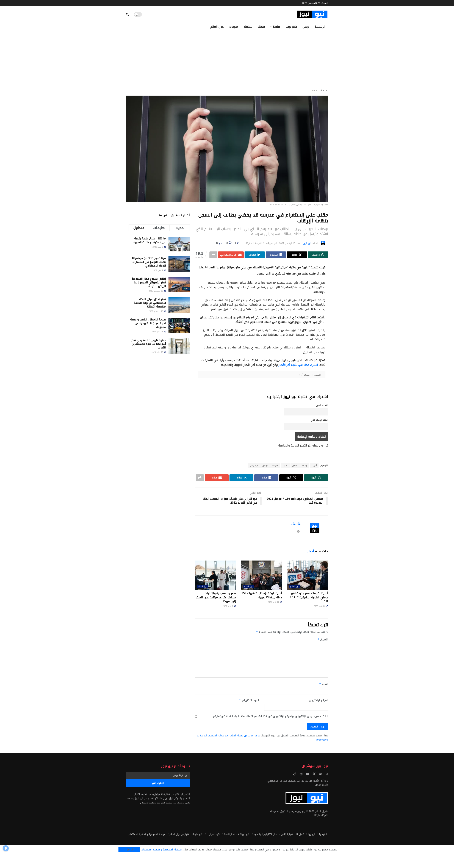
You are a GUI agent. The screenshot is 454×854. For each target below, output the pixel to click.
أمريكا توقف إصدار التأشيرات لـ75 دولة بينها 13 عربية (262, 595)
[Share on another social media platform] (213, 254)
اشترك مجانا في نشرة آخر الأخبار (298, 365)
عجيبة (314, 90)
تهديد (285, 465)
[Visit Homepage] (312, 14)
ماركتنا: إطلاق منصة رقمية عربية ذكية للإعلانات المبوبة (150, 240)
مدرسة (275, 465)
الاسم (323, 684)
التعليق (323, 639)
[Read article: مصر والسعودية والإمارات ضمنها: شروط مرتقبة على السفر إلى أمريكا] (215, 575)
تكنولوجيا (291, 26)
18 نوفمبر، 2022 (287, 243)
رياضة (276, 26)
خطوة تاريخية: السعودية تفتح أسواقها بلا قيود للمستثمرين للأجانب (148, 344)
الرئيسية (320, 26)
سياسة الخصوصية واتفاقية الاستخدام (147, 834)
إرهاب (304, 465)
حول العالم (217, 26)
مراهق (265, 465)
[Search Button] (127, 14)
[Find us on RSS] (327, 774)
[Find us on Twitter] (314, 774)
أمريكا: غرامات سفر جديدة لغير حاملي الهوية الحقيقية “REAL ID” (308, 597)
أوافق (129, 849)
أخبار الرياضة (244, 834)
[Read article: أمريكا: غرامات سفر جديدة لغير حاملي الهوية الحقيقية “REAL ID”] (307, 575)
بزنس (306, 26)
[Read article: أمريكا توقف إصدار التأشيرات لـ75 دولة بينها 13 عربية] (261, 575)
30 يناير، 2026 (320, 606)
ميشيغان (254, 465)
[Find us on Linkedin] (320, 774)
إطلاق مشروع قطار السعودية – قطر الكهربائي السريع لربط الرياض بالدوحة (147, 282)
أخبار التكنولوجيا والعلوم (266, 834)
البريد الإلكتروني (319, 419)
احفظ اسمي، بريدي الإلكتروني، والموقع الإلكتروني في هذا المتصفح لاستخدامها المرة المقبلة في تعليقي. (270, 716)
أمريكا (314, 465)
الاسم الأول (321, 405)
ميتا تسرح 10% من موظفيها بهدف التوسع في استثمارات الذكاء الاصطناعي (149, 262)
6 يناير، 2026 (228, 606)
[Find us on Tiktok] (294, 774)
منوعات (233, 26)
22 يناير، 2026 (274, 602)
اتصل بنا (300, 834)
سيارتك (247, 26)
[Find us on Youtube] (307, 774)
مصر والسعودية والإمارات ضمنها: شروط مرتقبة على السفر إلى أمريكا (216, 597)
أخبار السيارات (213, 834)
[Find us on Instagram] (301, 774)
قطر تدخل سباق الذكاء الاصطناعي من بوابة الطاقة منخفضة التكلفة (150, 303)
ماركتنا (317, 815)
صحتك (261, 26)
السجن (295, 465)
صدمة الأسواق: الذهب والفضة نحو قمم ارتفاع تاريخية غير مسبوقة (148, 323)
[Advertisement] (227, 58)
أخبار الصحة (229, 834)
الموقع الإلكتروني (318, 700)
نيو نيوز (307, 243)
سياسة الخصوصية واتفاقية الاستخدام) (156, 803)
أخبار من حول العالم (179, 834)
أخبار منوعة (197, 834)
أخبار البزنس (287, 834)
